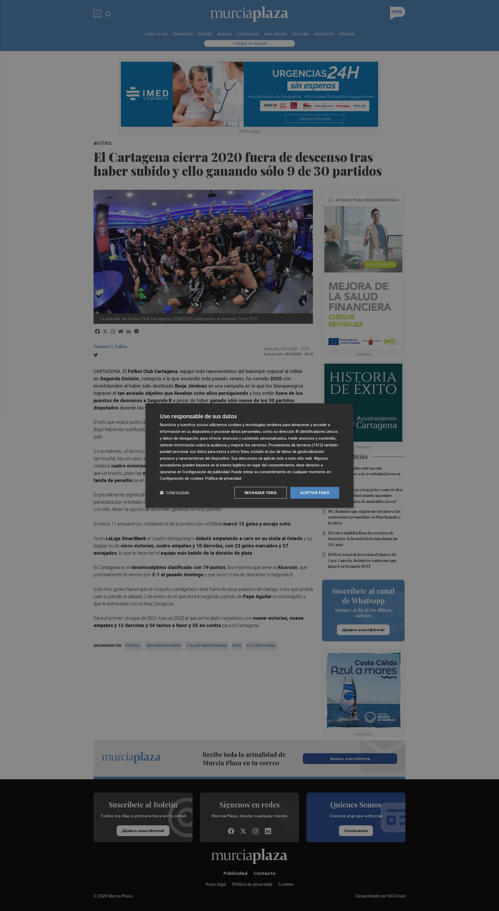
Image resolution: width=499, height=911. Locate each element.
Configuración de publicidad (205, 471)
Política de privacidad (223, 478)
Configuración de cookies (181, 478)
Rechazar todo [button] (261, 492)
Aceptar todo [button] (314, 492)
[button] (174, 493)
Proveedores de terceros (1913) (295, 444)
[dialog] (249, 455)
